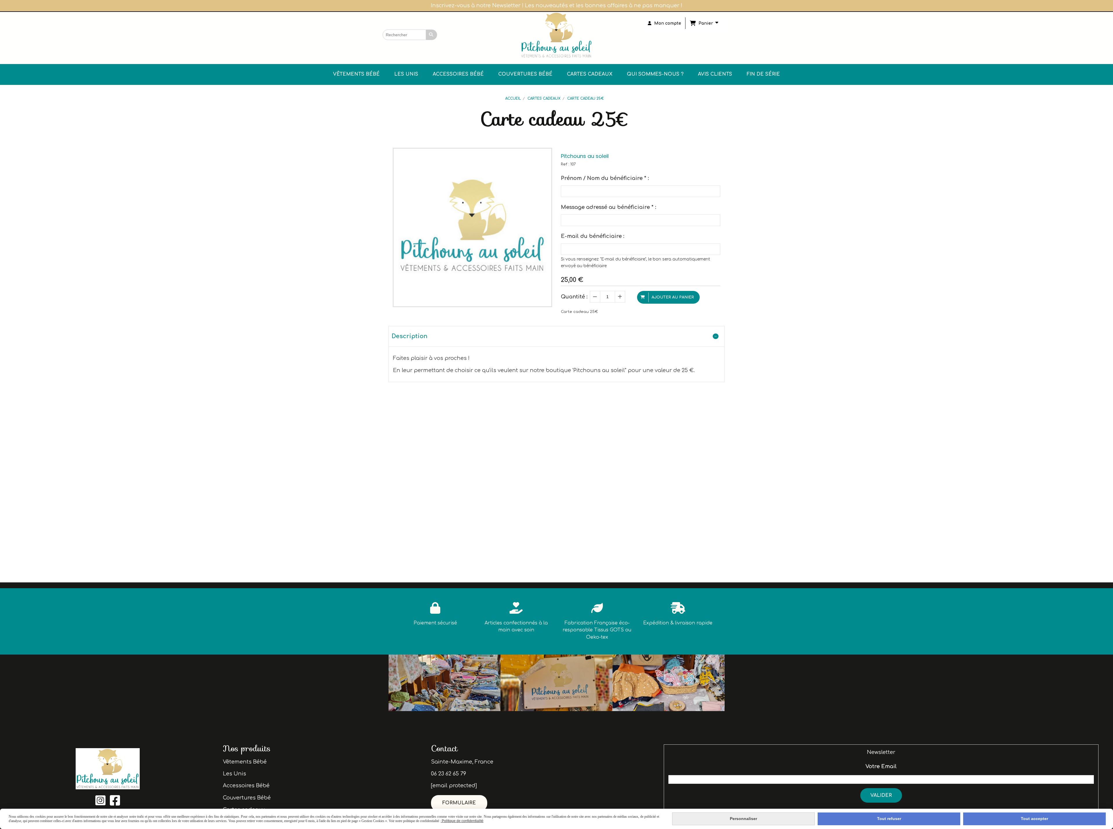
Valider (881, 795)
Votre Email (881, 766)
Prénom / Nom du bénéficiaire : (605, 178)
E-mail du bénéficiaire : (592, 236)
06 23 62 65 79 (448, 774)
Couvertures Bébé (247, 798)
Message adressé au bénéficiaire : (608, 207)
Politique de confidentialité (462, 821)
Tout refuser (889, 818)
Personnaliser (743, 818)
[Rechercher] (431, 35)
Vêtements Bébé (245, 762)
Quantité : (574, 297)
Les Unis (234, 774)
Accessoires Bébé (246, 785)
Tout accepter (1034, 818)
